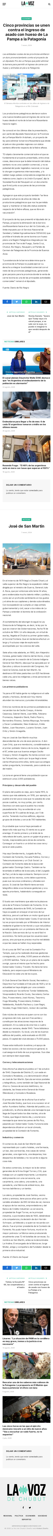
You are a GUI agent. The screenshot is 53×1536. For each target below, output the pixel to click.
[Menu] (4, 4)
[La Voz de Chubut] (28, 4)
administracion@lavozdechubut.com (26, 1526)
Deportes (26, 1519)
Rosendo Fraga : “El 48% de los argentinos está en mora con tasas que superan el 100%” (26, 467)
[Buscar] (49, 4)
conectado (33, 490)
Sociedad (42, 1516)
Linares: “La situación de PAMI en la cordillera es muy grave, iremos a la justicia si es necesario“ (26, 1341)
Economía (26, 19)
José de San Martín (16, 316)
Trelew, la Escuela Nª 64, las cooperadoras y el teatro (14, 1284)
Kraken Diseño (42, 1528)
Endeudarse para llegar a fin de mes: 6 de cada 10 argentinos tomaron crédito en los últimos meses (24, 424)
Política (19, 1516)
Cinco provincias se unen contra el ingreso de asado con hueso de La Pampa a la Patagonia (39, 1287)
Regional (7, 1516)
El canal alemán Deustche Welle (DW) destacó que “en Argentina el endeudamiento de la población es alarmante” (26, 381)
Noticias (26, 519)
